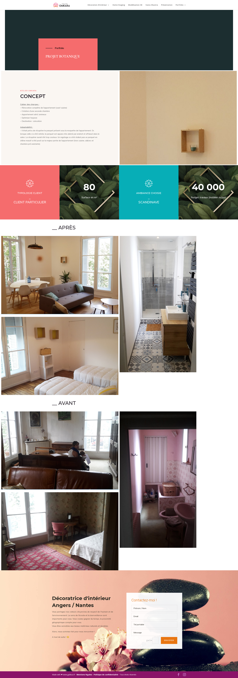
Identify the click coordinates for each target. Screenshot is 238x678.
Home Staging (119, 5)
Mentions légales (85, 674)
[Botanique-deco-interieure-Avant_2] (60, 531)
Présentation (166, 5)
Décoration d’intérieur (97, 5)
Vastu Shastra (152, 5)
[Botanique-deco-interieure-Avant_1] (60, 450)
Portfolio (179, 5)
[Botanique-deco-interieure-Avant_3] (178, 479)
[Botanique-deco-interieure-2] (60, 356)
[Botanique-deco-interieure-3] (178, 304)
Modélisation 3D (135, 5)
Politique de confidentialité (106, 674)
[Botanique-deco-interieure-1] (60, 275)
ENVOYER (169, 640)
